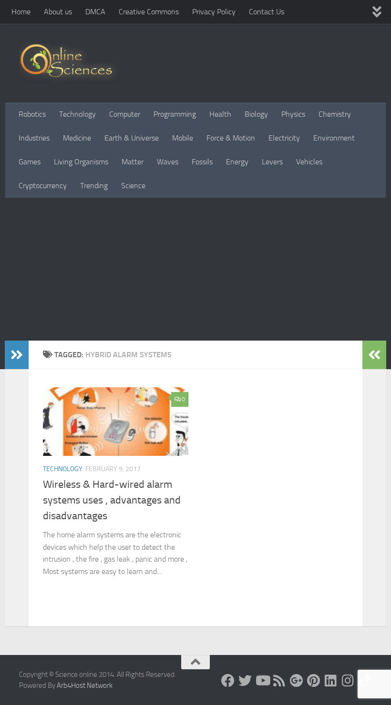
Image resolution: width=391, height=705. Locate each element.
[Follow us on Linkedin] (331, 680)
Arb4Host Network (85, 685)
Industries (34, 137)
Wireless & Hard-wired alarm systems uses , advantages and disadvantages (112, 500)
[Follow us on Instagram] (348, 680)
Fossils (202, 161)
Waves (167, 161)
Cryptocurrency (43, 185)
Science (133, 185)
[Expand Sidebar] (17, 355)
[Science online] (228, 680)
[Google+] (296, 680)
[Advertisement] (195, 269)
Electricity (284, 137)
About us (58, 11)
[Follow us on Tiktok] (365, 680)
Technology (77, 114)
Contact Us (266, 11)
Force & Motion (230, 137)
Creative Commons (149, 11)
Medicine (77, 137)
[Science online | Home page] (70, 63)
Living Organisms (81, 161)
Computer (124, 114)
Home (21, 11)
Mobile (182, 137)
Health (220, 114)
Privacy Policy (214, 11)
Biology (256, 114)
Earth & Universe (131, 137)
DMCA (95, 11)
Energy (237, 161)
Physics (293, 114)
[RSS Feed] (279, 680)
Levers (272, 161)
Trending (94, 185)
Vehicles (309, 161)
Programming (175, 114)
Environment (334, 137)
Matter (133, 161)
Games (30, 161)
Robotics (32, 114)
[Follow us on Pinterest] (313, 680)
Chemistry (335, 114)
